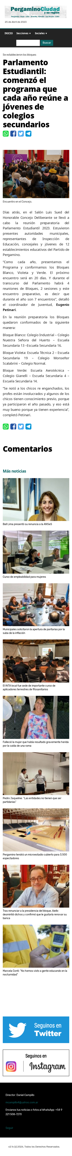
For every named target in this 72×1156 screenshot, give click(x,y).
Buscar (47, 42)
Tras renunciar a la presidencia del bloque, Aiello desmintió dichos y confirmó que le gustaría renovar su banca (35, 914)
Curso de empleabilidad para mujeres (24, 576)
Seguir (9, 1128)
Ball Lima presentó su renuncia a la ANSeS (27, 524)
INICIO (9, 33)
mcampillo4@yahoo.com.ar (22, 1102)
